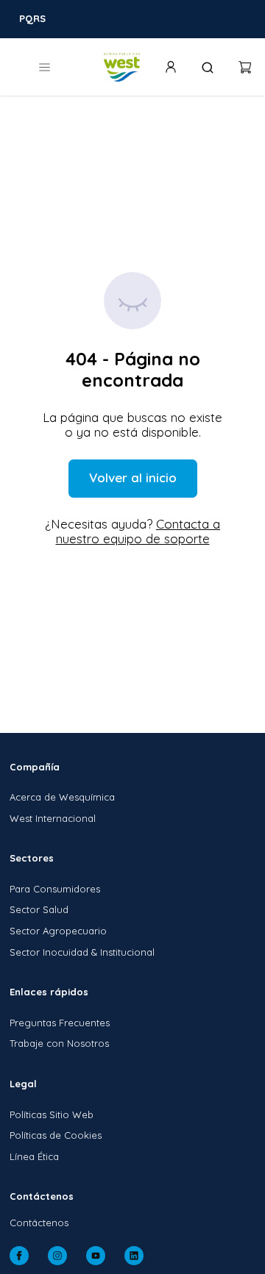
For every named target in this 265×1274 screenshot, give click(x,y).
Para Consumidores (55, 889)
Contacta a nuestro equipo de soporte (138, 531)
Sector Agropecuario (58, 931)
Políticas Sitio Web (51, 1114)
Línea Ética (34, 1156)
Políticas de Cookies (56, 1135)
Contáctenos (39, 1222)
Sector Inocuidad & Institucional (82, 952)
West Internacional (53, 818)
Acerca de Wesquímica (62, 797)
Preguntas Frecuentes (60, 1022)
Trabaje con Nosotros (59, 1043)
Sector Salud (39, 909)
